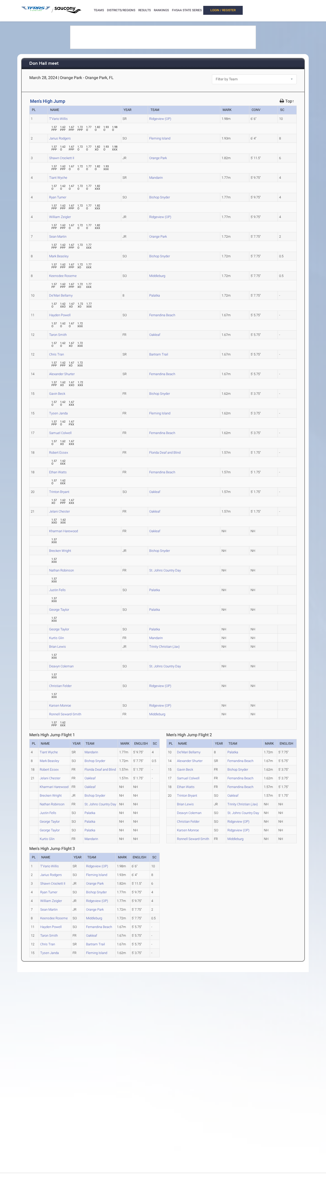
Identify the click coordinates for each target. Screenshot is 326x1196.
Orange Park (158, 158)
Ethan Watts (58, 472)
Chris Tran (56, 354)
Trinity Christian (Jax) (164, 646)
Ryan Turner (57, 197)
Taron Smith (58, 335)
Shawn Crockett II (61, 158)
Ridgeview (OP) (160, 119)
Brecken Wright (60, 551)
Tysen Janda (58, 413)
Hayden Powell (60, 315)
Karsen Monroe (60, 705)
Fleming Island (159, 138)
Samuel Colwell (60, 433)
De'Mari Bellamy (61, 295)
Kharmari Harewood (63, 531)
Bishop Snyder (159, 197)
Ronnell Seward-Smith (65, 714)
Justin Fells (57, 590)
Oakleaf (154, 335)
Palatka (154, 295)
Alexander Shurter (62, 374)
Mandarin (156, 178)
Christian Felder (60, 686)
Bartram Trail (158, 354)
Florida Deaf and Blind (165, 452)
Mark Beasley (59, 256)
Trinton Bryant (59, 492)
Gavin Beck (57, 394)
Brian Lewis (57, 646)
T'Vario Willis (58, 119)
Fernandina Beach (162, 315)
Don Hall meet (44, 64)
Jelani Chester (59, 511)
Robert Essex (58, 452)
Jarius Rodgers (60, 138)
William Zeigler (60, 217)
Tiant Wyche (58, 178)
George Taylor (59, 610)
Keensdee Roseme (63, 276)
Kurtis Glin (56, 638)
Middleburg (157, 276)
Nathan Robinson (61, 570)
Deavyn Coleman (61, 666)
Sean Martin (57, 236)
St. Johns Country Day (165, 570)
